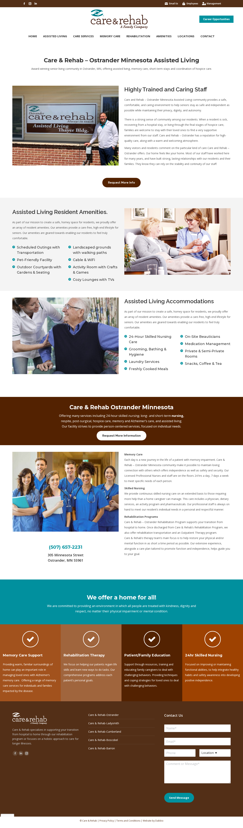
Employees (192, 3)
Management (214, 3)
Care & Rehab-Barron (101, 748)
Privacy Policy (106, 820)
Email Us (173, 3)
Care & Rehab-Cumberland (104, 731)
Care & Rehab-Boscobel (103, 740)
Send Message (179, 798)
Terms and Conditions (128, 820)
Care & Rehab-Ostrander (103, 715)
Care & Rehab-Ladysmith (103, 723)
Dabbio (159, 820)
